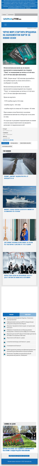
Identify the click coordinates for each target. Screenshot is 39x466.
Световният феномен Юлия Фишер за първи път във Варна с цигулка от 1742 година (18, 243)
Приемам (28, 8)
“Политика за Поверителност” (15, 6)
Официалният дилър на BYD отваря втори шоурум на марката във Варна (20, 322)
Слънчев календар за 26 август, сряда (18, 342)
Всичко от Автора (8, 140)
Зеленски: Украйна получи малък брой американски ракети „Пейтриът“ (19, 354)
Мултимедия (11, 14)
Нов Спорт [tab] (28, 314)
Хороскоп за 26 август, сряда (16, 338)
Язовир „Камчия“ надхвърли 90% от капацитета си (16, 177)
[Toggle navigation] (5, 25)
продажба (14, 143)
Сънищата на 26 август (14, 345)
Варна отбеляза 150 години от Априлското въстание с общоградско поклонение (18, 450)
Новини (4, 14)
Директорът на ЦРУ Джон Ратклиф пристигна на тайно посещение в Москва (21, 334)
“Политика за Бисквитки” (29, 6)
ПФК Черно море (25, 143)
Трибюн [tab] (11, 314)
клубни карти (7, 146)
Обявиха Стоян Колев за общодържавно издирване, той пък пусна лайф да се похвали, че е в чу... (21, 331)
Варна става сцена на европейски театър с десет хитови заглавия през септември (18, 276)
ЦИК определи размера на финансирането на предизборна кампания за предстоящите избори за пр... (21, 351)
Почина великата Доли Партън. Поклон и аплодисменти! (20, 319)
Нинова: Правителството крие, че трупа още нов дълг (21, 326)
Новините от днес (32, 28)
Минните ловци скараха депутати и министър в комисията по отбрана (19, 210)
